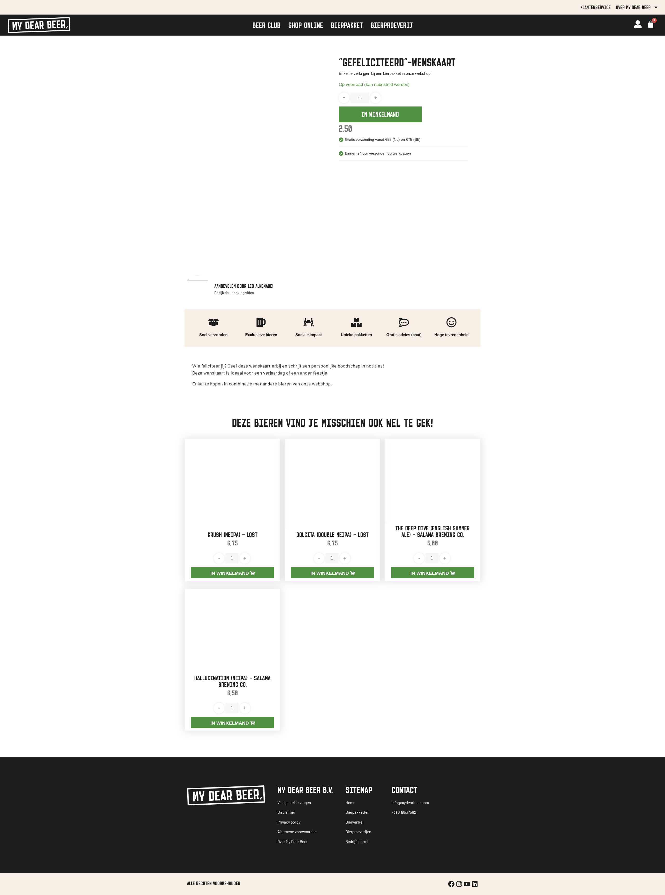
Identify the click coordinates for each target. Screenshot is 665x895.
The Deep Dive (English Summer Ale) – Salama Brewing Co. (432, 531)
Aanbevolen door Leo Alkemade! (244, 286)
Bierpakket (347, 25)
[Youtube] (467, 884)
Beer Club (266, 25)
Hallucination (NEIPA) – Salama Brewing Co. (232, 681)
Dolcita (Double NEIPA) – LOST (332, 534)
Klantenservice (596, 7)
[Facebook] (451, 884)
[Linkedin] (474, 884)
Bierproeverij (392, 25)
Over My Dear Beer (633, 7)
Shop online (305, 25)
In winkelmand (380, 114)
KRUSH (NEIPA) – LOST (232, 534)
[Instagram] (459, 884)
